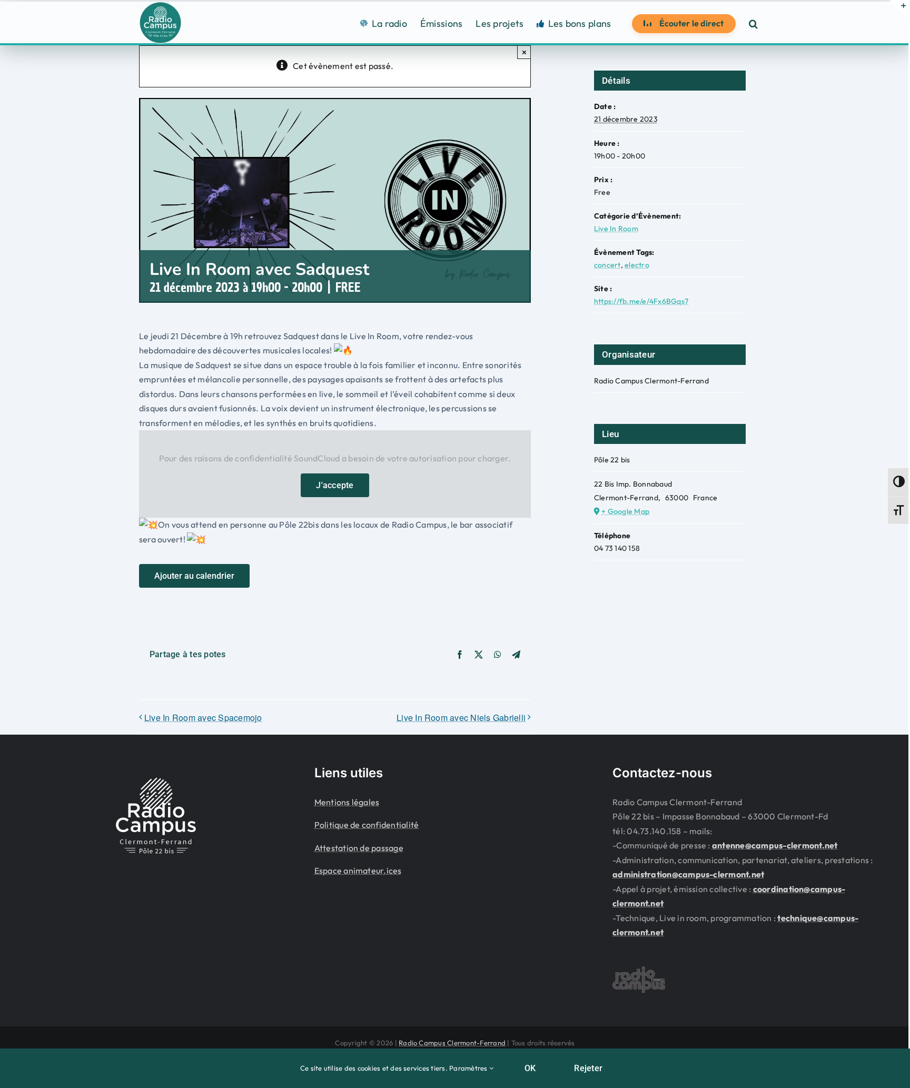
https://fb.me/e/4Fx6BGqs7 (641, 301)
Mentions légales (347, 802)
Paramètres (469, 1068)
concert (607, 265)
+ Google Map (625, 511)
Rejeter (588, 1068)
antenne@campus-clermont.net (774, 845)
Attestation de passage (358, 848)
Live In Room (616, 228)
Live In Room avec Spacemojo (203, 717)
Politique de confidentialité (366, 824)
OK (530, 1068)
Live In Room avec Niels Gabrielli (461, 717)
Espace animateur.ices (358, 870)
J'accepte (334, 485)
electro (637, 265)
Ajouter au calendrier (194, 576)
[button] (753, 23)
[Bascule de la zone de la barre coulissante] (898, 9)
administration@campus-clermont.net (688, 874)
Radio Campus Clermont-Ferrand (452, 1042)
